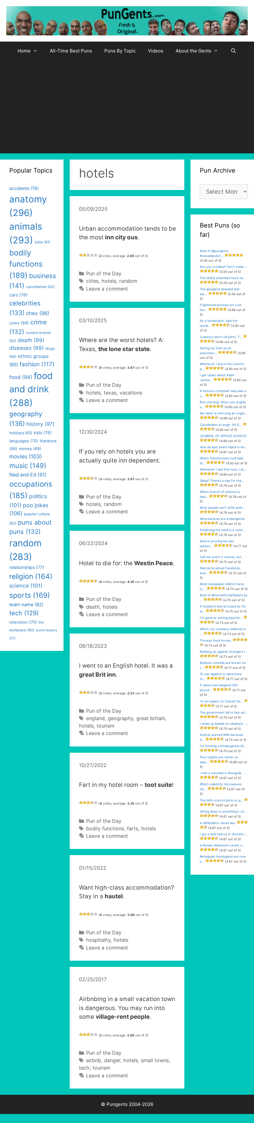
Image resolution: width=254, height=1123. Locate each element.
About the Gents (193, 51)
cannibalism (40, 287)
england (95, 718)
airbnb (93, 1060)
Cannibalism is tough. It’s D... (221, 424)
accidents (24, 188)
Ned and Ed (27, 475)
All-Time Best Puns (71, 51)
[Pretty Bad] (84, 255)
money (30, 448)
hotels (109, 281)
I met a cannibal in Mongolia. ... (223, 773)
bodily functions (105, 828)
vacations (131, 393)
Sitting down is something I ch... (223, 811)
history (40, 424)
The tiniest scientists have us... (223, 278)
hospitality (98, 940)
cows (19, 322)
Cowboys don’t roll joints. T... (221, 337)
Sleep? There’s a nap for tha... (222, 480)
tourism (105, 726)
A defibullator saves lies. (218, 823)
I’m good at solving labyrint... (221, 618)
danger (112, 1060)
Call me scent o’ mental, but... (222, 557)
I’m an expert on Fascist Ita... (221, 701)
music (27, 466)
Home (24, 51)
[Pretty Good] (92, 255)
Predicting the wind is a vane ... (223, 530)
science (25, 585)
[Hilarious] (96, 255)
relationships (26, 567)
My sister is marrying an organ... (224, 413)
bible (42, 242)
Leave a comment (107, 289)
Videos (155, 51)
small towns (155, 1060)
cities (92, 281)
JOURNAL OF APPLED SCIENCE (223, 436)
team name (26, 604)
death (93, 607)
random (128, 281)
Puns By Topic (120, 51)
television (23, 622)
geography (120, 718)
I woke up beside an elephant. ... (224, 723)
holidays (20, 433)
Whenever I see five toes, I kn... (223, 469)
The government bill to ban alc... (224, 712)
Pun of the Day (103, 273)
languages (23, 440)
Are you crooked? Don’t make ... (223, 266)
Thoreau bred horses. (216, 640)
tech (84, 1068)
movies (25, 456)
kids (43, 432)
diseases (26, 348)
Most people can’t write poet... (222, 507)
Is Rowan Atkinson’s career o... (222, 845)
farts (132, 828)
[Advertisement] (127, 106)
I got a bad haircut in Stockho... (223, 834)
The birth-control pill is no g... (221, 800)
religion (30, 576)
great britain (150, 718)
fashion (37, 364)
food (20, 377)
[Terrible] (81, 255)
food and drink (31, 389)
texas (110, 393)
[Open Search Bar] (233, 51)
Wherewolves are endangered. (222, 519)
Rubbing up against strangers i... (223, 651)
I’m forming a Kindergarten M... (223, 746)
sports (29, 595)
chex (37, 313)
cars (18, 294)
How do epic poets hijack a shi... (223, 447)
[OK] (88, 255)
